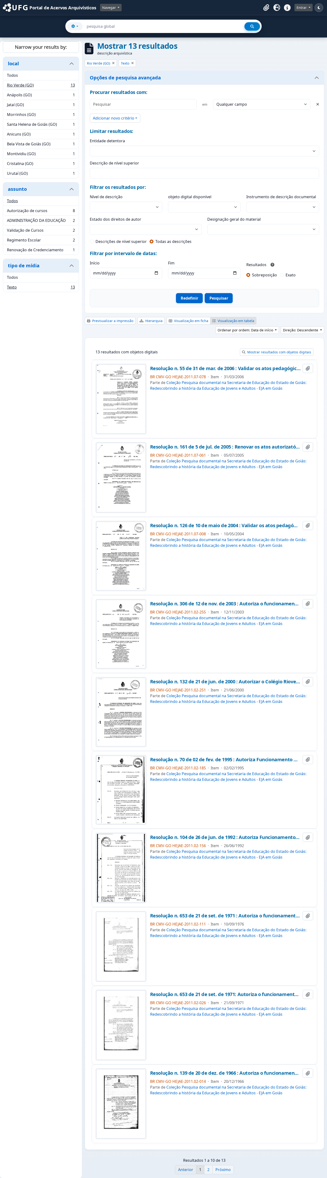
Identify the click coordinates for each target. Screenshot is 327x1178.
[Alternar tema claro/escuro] (319, 7)
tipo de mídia (23, 265)
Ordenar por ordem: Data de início (246, 330)
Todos (12, 75)
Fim (171, 263)
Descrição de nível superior (114, 163)
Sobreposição (264, 275)
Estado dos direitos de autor (115, 219)
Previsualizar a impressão (112, 320)
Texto (41, 288)
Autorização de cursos (41, 212)
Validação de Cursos (41, 231)
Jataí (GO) (41, 106)
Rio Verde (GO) (41, 86)
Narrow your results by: (41, 47)
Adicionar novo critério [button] (113, 118)
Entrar (302, 7)
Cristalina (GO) (41, 165)
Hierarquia (153, 320)
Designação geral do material (234, 219)
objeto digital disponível (189, 196)
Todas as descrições (173, 241)
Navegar (109, 7)
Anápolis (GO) (41, 96)
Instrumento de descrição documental (281, 196)
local (13, 63)
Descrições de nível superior (121, 241)
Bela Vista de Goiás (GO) (41, 145)
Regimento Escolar (41, 241)
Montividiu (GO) (41, 155)
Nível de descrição (106, 196)
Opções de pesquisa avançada (125, 77)
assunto (17, 189)
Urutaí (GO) (41, 174)
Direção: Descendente (301, 330)
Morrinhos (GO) (41, 116)
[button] (266, 7)
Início (95, 263)
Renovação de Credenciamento (41, 251)
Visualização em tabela (235, 320)
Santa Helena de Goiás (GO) (41, 125)
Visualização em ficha (190, 320)
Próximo (223, 1169)
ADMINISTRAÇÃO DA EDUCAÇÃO (41, 221)
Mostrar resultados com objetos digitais (278, 352)
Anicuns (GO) (41, 135)
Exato (291, 275)
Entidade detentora (107, 140)
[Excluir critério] (317, 104)
